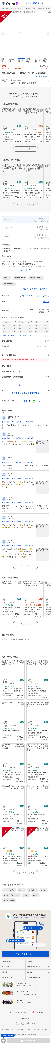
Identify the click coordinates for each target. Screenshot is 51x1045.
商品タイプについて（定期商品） (36, 289)
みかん (34, 8)
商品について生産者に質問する (25, 393)
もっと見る (25, 149)
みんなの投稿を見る (42, 76)
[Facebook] (28, 1023)
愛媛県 (46, 302)
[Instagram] (23, 1023)
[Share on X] (29, 401)
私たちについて (25, 385)
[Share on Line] (33, 401)
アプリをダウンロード (25, 954)
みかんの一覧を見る (25, 205)
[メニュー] (47, 3)
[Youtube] (33, 1023)
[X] (17, 1023)
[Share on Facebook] (25, 401)
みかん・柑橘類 (25, 8)
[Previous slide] (3, 33)
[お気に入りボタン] (19, 110)
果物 (18, 8)
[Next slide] (48, 33)
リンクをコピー (43, 401)
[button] (25, 82)
